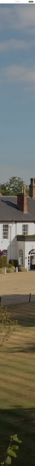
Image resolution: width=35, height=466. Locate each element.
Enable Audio (1, 463)
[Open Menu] (2, 2)
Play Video (3, 463)
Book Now (31, 1)
